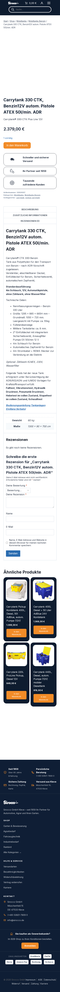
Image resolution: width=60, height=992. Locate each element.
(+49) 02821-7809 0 (17, 915)
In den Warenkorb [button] (16, 633)
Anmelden (30, 945)
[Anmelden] (42, 3)
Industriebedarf (11, 841)
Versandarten (10, 866)
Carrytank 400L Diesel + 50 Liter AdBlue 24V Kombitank (42, 612)
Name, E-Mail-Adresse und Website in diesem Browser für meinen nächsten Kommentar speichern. (28, 543)
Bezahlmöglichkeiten (13, 871)
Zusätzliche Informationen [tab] (30, 215)
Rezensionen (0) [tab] (30, 221)
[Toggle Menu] (49, 3)
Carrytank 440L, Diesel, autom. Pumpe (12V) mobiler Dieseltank (42, 679)
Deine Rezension (16, 494)
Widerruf (16, 984)
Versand (25, 984)
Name (9, 513)
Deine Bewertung (16, 485)
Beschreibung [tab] (30, 209)
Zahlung (35, 984)
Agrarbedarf (9, 831)
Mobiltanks (19, 195)
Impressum (31, 980)
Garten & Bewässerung (15, 826)
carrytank (20, 198)
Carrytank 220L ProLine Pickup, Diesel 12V (15, 675)
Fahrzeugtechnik (11, 836)
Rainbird (7, 847)
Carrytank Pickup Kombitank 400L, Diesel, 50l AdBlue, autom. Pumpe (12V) (16, 613)
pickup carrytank (32, 198)
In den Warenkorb (17, 145)
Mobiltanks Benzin (32, 195)
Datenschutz (50, 980)
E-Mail (9, 526)
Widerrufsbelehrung (13, 877)
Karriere (7, 887)
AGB (40, 980)
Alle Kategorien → (12, 852)
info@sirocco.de (15, 920)
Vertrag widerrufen (12, 882)
